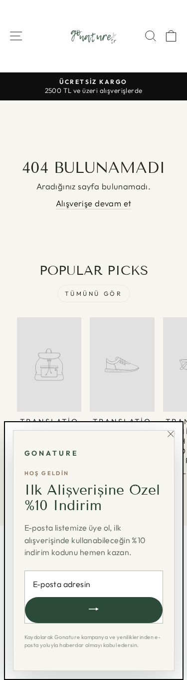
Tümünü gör (94, 293)
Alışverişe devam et (94, 203)
